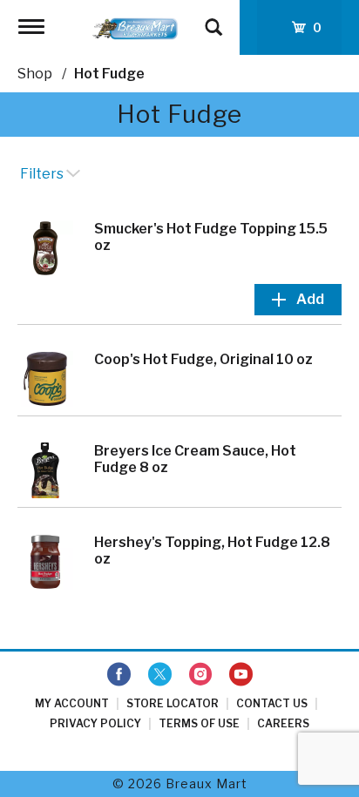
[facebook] (119, 675)
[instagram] (200, 675)
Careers (283, 723)
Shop (34, 73)
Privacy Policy (95, 723)
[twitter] (160, 675)
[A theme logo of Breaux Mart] (135, 27)
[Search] (213, 19)
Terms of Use (199, 723)
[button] (298, 299)
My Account (72, 703)
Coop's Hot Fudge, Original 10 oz (203, 359)
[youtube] (241, 675)
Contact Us (272, 703)
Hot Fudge (109, 73)
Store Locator (172, 703)
